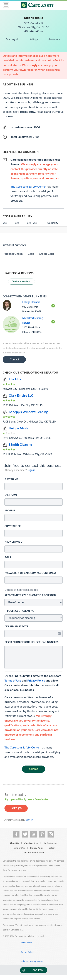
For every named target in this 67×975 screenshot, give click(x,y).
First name (11, 479)
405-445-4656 (33, 31)
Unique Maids (19, 428)
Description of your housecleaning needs (31, 642)
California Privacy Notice (32, 961)
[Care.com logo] (36, 5)
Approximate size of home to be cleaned (30, 595)
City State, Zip (12, 526)
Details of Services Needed (21, 590)
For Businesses (50, 843)
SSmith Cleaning (20, 444)
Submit (33, 769)
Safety (52, 848)
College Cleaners (31, 302)
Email (7, 557)
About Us (14, 843)
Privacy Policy (36, 680)
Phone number (13, 542)
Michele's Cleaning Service (32, 320)
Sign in (31, 470)
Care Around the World (33, 853)
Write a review (22, 281)
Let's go (16, 808)
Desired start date (16, 627)
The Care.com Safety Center (22, 747)
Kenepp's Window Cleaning (28, 412)
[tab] (33, 589)
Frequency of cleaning (19, 611)
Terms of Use (12, 680)
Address (9, 511)
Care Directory (31, 843)
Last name (10, 495)
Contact (14, 359)
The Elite (15, 379)
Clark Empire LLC (21, 395)
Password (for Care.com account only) (30, 573)
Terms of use (26, 943)
